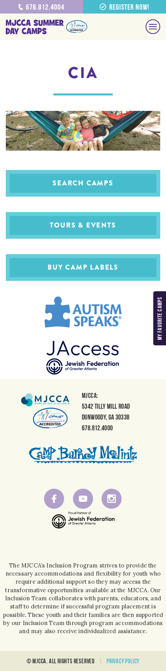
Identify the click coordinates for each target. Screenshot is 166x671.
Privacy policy (123, 661)
